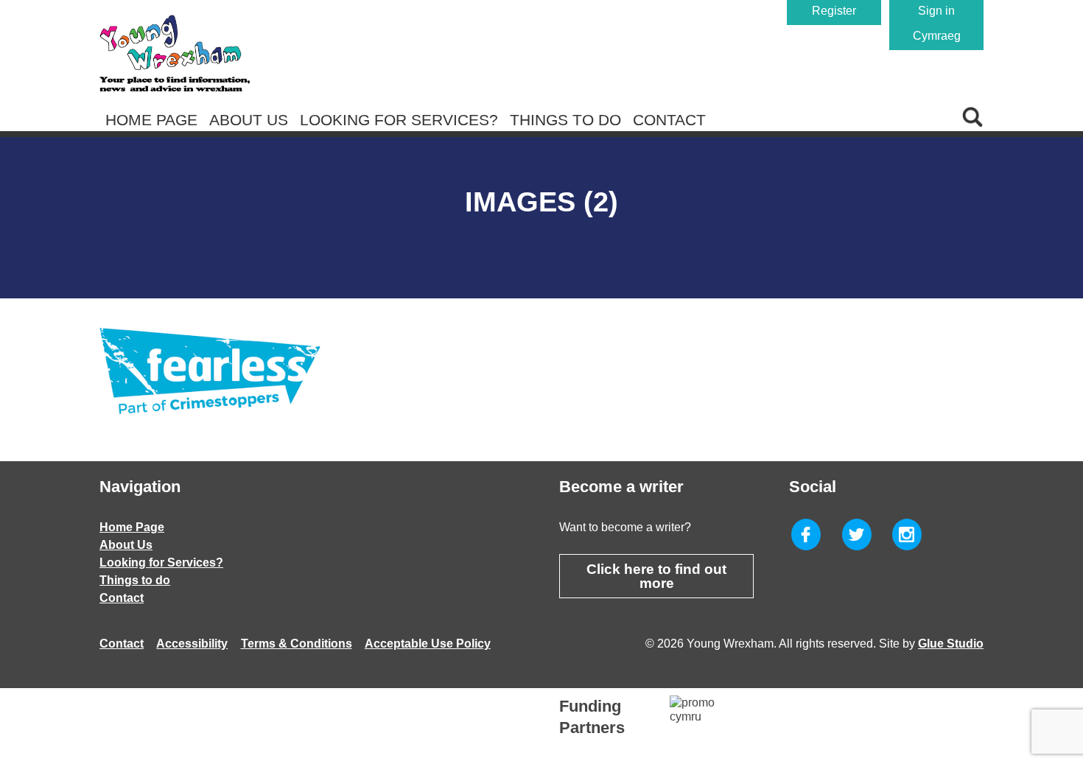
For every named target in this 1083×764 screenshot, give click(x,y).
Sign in (936, 10)
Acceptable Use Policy (428, 643)
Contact (669, 119)
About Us (248, 119)
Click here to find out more (656, 576)
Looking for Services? (399, 119)
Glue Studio (951, 643)
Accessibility (192, 643)
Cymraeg (937, 35)
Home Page (151, 119)
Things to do (565, 119)
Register (834, 10)
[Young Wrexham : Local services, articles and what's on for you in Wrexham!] (174, 53)
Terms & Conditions (296, 643)
